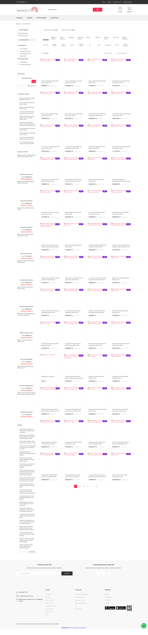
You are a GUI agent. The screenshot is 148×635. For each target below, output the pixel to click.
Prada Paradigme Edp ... (27, 385)
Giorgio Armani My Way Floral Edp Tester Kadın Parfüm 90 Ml (74, 278)
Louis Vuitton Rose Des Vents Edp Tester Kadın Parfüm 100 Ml (97, 114)
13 (96, 486)
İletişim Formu (117, 2)
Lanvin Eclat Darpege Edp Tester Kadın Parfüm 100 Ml (97, 147)
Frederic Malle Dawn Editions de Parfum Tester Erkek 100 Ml (97, 443)
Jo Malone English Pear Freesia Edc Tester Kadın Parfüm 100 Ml (98, 246)
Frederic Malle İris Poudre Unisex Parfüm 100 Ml (73, 213)
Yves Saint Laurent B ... (26, 412)
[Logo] (27, 9)
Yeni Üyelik (48, 594)
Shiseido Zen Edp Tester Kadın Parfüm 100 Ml (96, 377)
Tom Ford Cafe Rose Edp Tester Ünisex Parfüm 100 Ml (97, 213)
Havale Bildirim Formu (51, 606)
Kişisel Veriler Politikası (80, 603)
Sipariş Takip (108, 597)
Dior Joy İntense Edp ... (26, 359)
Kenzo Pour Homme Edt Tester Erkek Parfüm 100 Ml (98, 410)
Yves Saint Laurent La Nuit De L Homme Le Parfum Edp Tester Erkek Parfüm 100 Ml (74, 377)
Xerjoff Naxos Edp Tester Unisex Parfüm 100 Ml (120, 311)
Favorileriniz (108, 600)
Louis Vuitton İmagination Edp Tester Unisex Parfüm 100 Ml (73, 344)
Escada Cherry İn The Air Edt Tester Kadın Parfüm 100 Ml (50, 213)
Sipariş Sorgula (127, 2)
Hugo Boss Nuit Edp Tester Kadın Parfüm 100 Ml (73, 246)
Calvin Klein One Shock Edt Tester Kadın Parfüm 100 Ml (120, 344)
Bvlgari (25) (23, 56)
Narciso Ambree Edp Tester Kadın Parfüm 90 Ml (97, 81)
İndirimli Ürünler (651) (25, 64)
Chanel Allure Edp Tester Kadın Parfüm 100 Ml (96, 180)
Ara (34, 81)
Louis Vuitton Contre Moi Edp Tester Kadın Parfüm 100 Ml (50, 147)
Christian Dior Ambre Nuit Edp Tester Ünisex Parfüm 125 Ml (72, 475)
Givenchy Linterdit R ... (26, 201)
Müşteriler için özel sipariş (47, 376)
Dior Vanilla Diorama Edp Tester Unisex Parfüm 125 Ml (120, 213)
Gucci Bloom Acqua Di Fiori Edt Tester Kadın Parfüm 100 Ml (120, 410)
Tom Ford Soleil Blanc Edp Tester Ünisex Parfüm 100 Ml (73, 81)
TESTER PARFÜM (26, 24)
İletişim (109, 2)
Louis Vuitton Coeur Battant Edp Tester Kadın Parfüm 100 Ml (73, 147)
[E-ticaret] (74, 628)
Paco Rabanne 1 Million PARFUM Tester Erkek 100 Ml (120, 377)
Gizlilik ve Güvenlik (80, 597)
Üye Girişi (48, 597)
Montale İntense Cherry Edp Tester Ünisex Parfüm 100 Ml (121, 81)
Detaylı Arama (31, 86)
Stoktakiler (46, 53)
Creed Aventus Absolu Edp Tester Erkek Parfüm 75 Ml (49, 344)
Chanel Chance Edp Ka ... (26, 306)
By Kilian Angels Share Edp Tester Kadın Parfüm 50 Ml (49, 81)
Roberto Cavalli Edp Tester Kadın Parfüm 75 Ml (120, 278)
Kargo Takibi (49, 612)
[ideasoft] (65, 628)
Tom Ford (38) (23, 49)
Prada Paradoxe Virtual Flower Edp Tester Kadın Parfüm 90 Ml (50, 311)
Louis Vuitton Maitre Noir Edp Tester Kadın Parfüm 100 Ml (121, 114)
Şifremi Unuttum (50, 600)
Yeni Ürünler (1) (23, 62)
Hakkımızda (78, 609)
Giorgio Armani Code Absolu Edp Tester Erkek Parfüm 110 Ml (49, 180)
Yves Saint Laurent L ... (26, 253)
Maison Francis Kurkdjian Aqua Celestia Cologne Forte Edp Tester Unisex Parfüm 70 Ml (50, 246)
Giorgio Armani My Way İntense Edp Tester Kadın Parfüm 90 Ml (97, 311)
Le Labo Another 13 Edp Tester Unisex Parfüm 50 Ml (119, 475)
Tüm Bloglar (31, 552)
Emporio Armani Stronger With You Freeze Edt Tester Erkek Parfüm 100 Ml (121, 246)
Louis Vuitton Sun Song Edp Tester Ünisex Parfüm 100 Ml (73, 114)
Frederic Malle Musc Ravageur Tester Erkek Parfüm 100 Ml (49, 443)
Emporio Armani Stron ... (27, 333)
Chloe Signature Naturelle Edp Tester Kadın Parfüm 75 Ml (72, 311)
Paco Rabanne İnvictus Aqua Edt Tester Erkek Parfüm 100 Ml (97, 344)
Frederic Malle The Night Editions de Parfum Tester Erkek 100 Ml (49, 475)
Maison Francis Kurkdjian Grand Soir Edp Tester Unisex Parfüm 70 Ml (50, 410)
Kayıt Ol (67, 573)
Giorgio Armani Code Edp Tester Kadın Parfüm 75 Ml (73, 443)
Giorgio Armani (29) (25, 51)
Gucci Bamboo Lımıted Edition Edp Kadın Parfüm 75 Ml (121, 147)
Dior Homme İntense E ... (27, 280)
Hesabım (107, 594)
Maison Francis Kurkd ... (27, 174)
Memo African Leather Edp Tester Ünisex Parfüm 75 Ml (49, 114)
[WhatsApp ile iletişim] (143, 625)
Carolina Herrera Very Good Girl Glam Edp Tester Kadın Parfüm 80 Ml (97, 476)
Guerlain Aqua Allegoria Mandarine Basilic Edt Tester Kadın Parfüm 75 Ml (121, 180)
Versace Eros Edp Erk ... (26, 227)
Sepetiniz (107, 603)
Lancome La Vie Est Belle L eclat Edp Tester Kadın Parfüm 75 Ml (73, 410)
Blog (104, 2)
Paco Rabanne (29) (25, 53)
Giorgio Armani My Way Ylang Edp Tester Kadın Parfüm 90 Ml (50, 278)
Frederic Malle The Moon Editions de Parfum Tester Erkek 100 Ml (120, 443)
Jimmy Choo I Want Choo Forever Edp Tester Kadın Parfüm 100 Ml (97, 278)
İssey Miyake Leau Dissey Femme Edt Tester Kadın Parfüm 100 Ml (73, 180)
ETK (76, 606)
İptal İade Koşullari (80, 600)
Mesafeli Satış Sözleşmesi (81, 594)
